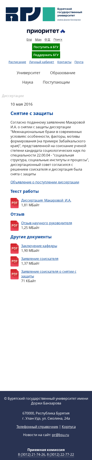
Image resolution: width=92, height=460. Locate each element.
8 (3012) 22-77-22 (60, 454)
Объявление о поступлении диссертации (44, 182)
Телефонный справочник (37, 426)
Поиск (57, 39)
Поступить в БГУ (46, 47)
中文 (47, 39)
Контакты (64, 62)
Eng (29, 39)
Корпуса (69, 426)
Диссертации (13, 95)
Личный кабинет (41, 62)
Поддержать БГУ (46, 55)
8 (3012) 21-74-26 (31, 454)
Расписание (17, 62)
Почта (78, 62)
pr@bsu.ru (60, 434)
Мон (38, 39)
